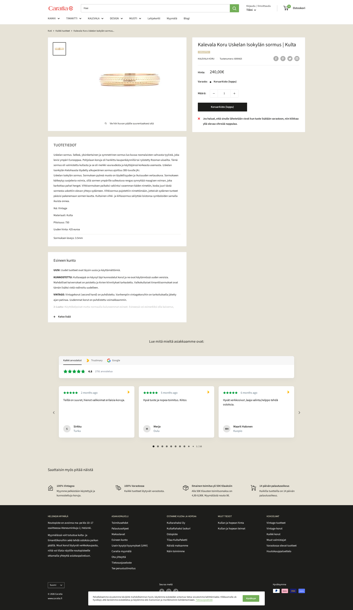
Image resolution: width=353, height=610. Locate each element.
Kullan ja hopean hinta (231, 523)
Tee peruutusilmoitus (124, 568)
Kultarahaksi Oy (176, 523)
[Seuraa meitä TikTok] (175, 591)
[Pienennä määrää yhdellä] (214, 93)
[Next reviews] (299, 412)
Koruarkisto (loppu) (222, 107)
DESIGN (114, 18)
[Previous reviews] (53, 412)
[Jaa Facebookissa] (276, 58)
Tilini (249, 10)
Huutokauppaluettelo (279, 551)
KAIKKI (52, 18)
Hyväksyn (251, 598)
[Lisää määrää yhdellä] (234, 93)
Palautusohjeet (120, 528)
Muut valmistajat (276, 540)
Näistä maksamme (177, 546)
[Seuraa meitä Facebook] (161, 591)
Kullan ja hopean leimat (231, 528)
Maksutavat (118, 534)
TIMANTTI (71, 18)
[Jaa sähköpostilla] (296, 58)
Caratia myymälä (121, 551)
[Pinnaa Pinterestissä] (283, 58)
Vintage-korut (274, 528)
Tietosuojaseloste (122, 563)
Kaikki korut (273, 534)
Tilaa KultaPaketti (177, 540)
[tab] (153, 446)
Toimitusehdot (120, 523)
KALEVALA (93, 18)
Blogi (187, 18)
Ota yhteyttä (119, 557)
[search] (155, 8)
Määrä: (202, 93)
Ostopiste (172, 534)
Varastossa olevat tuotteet (282, 546)
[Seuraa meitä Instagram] (168, 591)
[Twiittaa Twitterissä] (290, 58)
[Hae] (234, 8)
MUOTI (133, 18)
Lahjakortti (154, 18)
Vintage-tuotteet (276, 523)
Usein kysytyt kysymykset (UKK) (130, 546)
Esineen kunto (120, 540)
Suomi (53, 585)
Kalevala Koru (206, 58)
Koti (50, 31)
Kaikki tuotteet (63, 31)
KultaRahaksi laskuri (178, 528)
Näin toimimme (176, 551)
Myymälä (172, 18)
